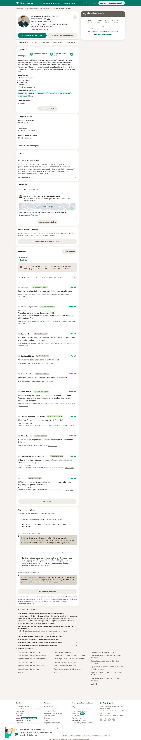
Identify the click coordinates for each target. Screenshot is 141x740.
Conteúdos (76, 716)
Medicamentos (49, 716)
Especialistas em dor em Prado (29, 662)
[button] (32, 35)
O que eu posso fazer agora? (29, 215)
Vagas (26, 718)
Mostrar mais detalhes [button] (27, 87)
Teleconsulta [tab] (33, 189)
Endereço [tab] (22, 189)
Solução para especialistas (81, 709)
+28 (31, 96)
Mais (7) (20, 672)
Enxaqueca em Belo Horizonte (65, 666)
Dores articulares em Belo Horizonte (67, 669)
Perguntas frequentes (52, 723)
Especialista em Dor (38, 19)
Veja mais (51, 502)
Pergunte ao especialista (53, 713)
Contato (19, 716)
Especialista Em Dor (31, 8)
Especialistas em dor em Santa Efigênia (32, 655)
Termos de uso (77, 718)
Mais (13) (94, 684)
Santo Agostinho (61, 199)
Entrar (95, 3)
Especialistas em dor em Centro (29, 669)
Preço (74, 706)
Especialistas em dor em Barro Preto (31, 666)
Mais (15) (57, 672)
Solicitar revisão (22, 296)
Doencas (47, 720)
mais (19, 72)
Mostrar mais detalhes (48, 109)
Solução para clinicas (79, 711)
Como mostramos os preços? (30, 146)
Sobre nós (19, 713)
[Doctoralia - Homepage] (28, 3)
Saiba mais (33, 735)
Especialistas (48, 706)
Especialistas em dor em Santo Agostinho (33, 659)
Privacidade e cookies (24, 706)
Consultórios (44, 42)
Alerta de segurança (79, 720)
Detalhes (27, 123)
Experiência (23, 42)
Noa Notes (78, 713)
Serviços (34, 42)
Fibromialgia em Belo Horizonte (65, 662)
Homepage (19, 8)
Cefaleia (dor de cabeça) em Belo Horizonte (69, 659)
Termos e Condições (23, 720)
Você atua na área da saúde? (111, 3)
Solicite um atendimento (102, 34)
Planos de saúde (58, 42)
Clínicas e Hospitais (51, 709)
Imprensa (19, 723)
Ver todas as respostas (47, 592)
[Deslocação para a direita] (77, 42)
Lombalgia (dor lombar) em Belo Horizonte (69, 655)
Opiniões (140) (72, 42)
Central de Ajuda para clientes (82, 723)
